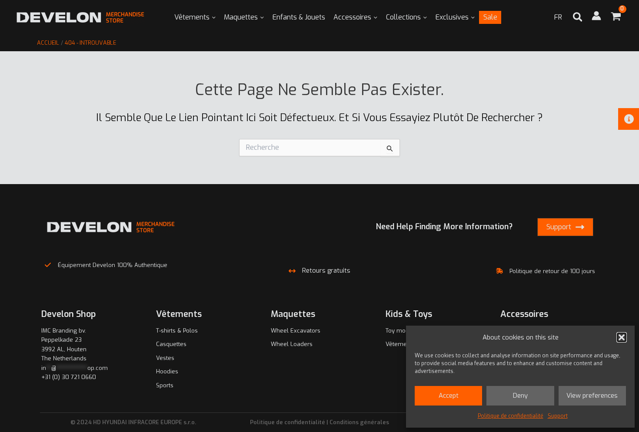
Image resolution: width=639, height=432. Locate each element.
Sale (490, 17)
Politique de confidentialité (510, 415)
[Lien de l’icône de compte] (596, 15)
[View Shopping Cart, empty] (616, 17)
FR (558, 17)
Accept (449, 395)
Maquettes (241, 17)
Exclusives (452, 17)
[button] (621, 337)
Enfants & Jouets (299, 17)
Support (558, 415)
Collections (403, 17)
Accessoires (352, 17)
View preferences (592, 395)
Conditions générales (359, 422)
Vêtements (192, 17)
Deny (520, 395)
